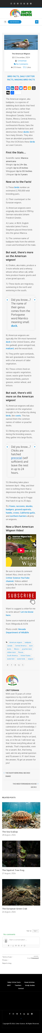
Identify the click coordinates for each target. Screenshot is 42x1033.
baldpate (28, 642)
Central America (21, 646)
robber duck (11, 652)
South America (12, 656)
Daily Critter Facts (14, 982)
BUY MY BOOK (14, 22)
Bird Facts (13, 76)
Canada (9, 646)
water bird (10, 659)
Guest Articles (29, 982)
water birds (21, 659)
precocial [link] (16, 458)
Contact (21, 988)
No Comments (22, 64)
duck (31, 646)
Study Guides (30, 985)
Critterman (22, 61)
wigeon (30, 659)
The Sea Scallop (10, 831)
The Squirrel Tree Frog (13, 870)
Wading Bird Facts (24, 79)
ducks (9, 649)
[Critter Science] (21, 13)
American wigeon (15, 642)
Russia (20, 652)
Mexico (16, 649)
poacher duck (27, 649)
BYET (9, 985)
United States (25, 656)
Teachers (18, 985)
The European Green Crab (14, 908)
